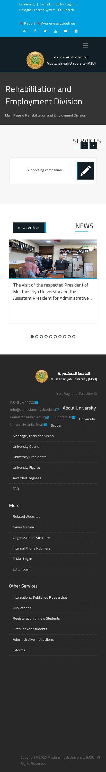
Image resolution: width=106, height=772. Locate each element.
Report (29, 23)
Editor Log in (22, 569)
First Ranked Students (30, 629)
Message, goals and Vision (33, 436)
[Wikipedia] (24, 31)
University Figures (27, 467)
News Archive (28, 227)
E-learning (26, 4)
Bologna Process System (37, 10)
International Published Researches (40, 597)
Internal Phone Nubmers (31, 548)
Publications (22, 608)
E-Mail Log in (22, 558)
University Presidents (29, 456)
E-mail (45, 4)
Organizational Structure (31, 537)
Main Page (13, 115)
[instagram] (76, 31)
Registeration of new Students (36, 618)
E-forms (19, 650)
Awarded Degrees (27, 478)
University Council (26, 446)
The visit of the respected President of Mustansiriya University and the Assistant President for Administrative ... (52, 291)
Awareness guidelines (58, 23)
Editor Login (64, 4)
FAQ (16, 488)
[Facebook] (35, 31)
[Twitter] (45, 31)
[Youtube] (55, 31)
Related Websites (26, 516)
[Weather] (65, 31)
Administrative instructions (33, 639)
